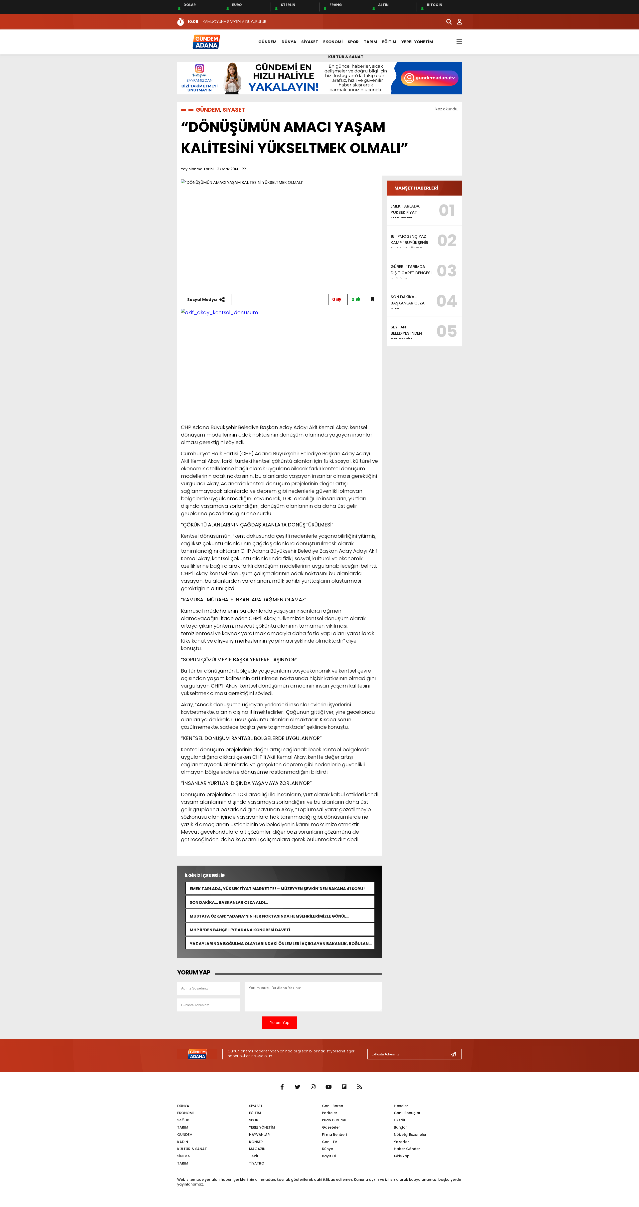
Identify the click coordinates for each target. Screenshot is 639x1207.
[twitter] (297, 1087)
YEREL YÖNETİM (417, 42)
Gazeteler (331, 1127)
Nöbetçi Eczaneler (410, 1134)
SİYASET (309, 42)
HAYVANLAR (259, 1134)
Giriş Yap (402, 1156)
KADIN (182, 1141)
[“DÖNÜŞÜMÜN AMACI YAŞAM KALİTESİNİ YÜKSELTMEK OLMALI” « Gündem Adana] (206, 41)
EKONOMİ (333, 42)
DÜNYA (289, 42)
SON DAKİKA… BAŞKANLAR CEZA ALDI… (229, 902)
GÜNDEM (267, 42)
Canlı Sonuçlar (407, 1112)
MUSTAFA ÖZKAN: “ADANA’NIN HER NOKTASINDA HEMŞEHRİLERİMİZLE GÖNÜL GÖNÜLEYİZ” (268, 915)
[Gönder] (456, 1054)
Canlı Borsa (332, 1105)
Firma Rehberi (334, 1134)
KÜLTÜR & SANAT (345, 57)
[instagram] (313, 1087)
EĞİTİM (389, 42)
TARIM (370, 42)
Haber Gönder (407, 1148)
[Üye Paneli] (457, 22)
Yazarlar (401, 1141)
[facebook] (282, 1087)
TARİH (254, 1156)
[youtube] (328, 1087)
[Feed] (359, 1087)
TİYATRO (256, 1163)
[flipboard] (344, 1087)
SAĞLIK (183, 1120)
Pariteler (329, 1112)
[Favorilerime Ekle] (372, 299)
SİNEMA (183, 1156)
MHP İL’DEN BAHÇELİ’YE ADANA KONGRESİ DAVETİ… (241, 929)
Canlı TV (329, 1141)
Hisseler (401, 1105)
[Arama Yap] (447, 22)
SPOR (353, 42)
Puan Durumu (334, 1120)
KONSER (256, 1141)
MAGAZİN (257, 1148)
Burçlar (400, 1127)
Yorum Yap (279, 1022)
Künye (327, 1148)
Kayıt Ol (329, 1156)
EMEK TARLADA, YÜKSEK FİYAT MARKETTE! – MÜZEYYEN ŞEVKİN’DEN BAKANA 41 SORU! (277, 888)
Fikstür (400, 1120)
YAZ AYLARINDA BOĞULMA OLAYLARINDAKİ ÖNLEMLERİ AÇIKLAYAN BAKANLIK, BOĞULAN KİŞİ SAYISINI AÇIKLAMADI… (279, 943)
